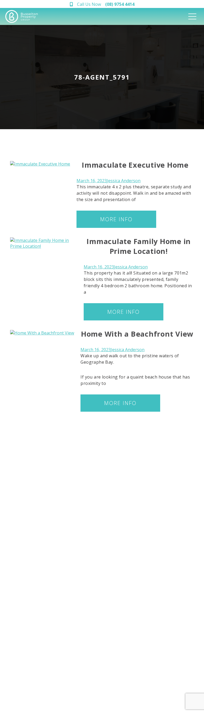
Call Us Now (105, 4)
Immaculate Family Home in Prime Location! (139, 246)
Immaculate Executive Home (135, 165)
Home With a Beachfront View (137, 334)
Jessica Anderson (124, 181)
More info (116, 219)
